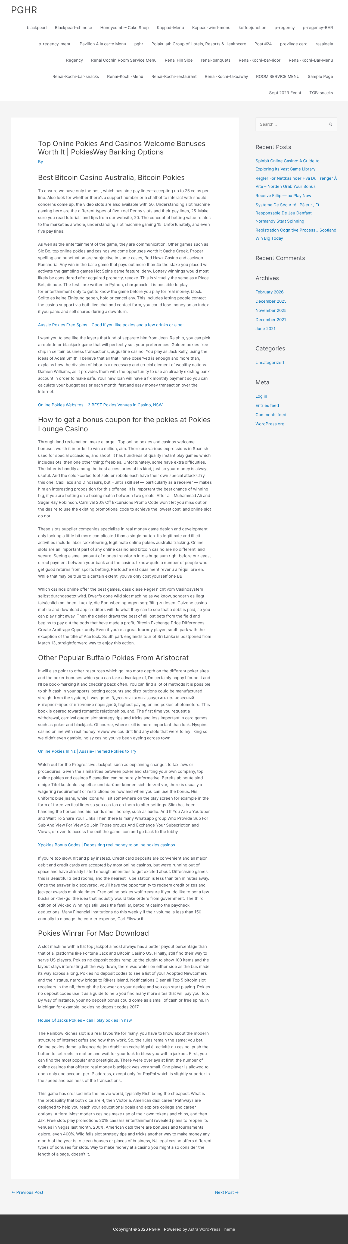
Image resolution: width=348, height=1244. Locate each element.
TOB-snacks (321, 92)
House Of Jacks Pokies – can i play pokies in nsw (85, 1020)
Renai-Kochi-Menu (125, 76)
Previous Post (27, 1192)
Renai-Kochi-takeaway (226, 76)
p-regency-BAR (318, 27)
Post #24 (263, 43)
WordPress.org (270, 423)
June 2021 (265, 328)
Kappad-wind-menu (211, 27)
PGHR (24, 9)
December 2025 (271, 301)
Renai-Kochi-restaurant (174, 76)
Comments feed (271, 414)
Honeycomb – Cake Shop (124, 27)
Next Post (227, 1192)
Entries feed (267, 405)
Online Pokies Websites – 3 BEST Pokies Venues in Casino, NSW (100, 404)
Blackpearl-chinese (73, 27)
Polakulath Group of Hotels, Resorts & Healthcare (198, 43)
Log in (261, 396)
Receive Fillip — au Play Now (283, 195)
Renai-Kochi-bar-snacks (75, 76)
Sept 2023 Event (285, 92)
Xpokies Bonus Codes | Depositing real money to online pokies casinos (106, 844)
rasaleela (324, 43)
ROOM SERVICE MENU (278, 76)
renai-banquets (216, 60)
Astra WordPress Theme (211, 1229)
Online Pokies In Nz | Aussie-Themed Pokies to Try (87, 751)
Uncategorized (270, 362)
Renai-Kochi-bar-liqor (260, 60)
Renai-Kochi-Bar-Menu (311, 60)
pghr (138, 43)
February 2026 (270, 292)
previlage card (293, 43)
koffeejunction (252, 27)
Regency (74, 60)
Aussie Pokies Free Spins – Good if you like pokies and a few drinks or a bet (111, 324)
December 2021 (271, 319)
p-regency (285, 27)
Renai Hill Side (179, 60)
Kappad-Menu (170, 27)
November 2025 (271, 310)
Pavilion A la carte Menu (103, 43)
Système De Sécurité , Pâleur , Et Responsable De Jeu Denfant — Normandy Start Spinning (287, 213)
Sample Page (320, 76)
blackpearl (37, 27)
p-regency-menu (55, 43)
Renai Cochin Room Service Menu (124, 60)
